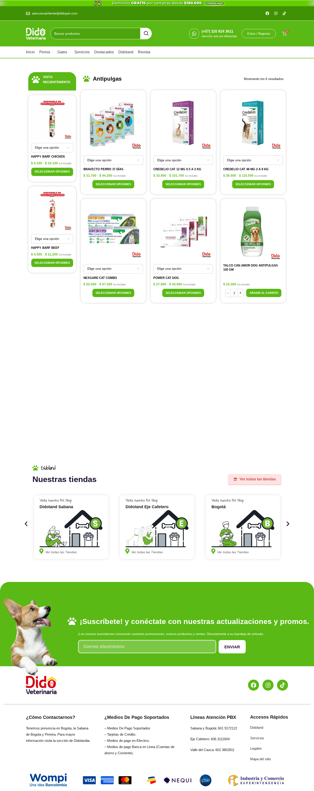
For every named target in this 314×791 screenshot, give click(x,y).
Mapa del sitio (260, 759)
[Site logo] (36, 33)
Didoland (256, 727)
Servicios (257, 738)
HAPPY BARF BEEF (45, 247)
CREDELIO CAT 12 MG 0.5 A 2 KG (177, 169)
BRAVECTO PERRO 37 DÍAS (103, 169)
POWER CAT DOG (166, 278)
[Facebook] (253, 685)
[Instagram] (268, 685)
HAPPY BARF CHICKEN (48, 156)
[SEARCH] (146, 33)
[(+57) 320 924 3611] (194, 33)
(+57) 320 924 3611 (217, 31)
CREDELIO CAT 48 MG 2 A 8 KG (245, 169)
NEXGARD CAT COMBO (100, 278)
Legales (256, 748)
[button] (263, 293)
